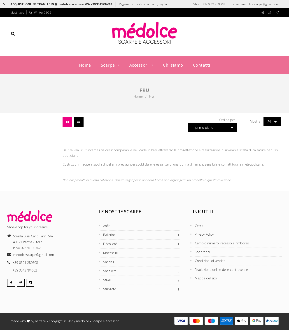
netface (40, 321)
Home (85, 65)
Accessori (139, 65)
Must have (17, 12)
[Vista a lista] (79, 122)
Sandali (141, 262)
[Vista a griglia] (67, 122)
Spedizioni (202, 252)
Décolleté (141, 244)
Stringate (141, 289)
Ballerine (141, 235)
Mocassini (141, 253)
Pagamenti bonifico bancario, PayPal (143, 4)
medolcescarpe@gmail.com (260, 4)
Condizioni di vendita (210, 261)
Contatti (201, 65)
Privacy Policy (204, 234)
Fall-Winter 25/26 (40, 12)
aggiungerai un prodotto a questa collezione (200, 180)
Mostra (255, 121)
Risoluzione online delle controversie (221, 269)
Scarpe (108, 65)
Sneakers (141, 271)
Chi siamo (173, 65)
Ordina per (227, 120)
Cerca (199, 226)
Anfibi (141, 226)
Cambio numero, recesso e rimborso (222, 243)
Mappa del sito (206, 278)
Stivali (141, 280)
